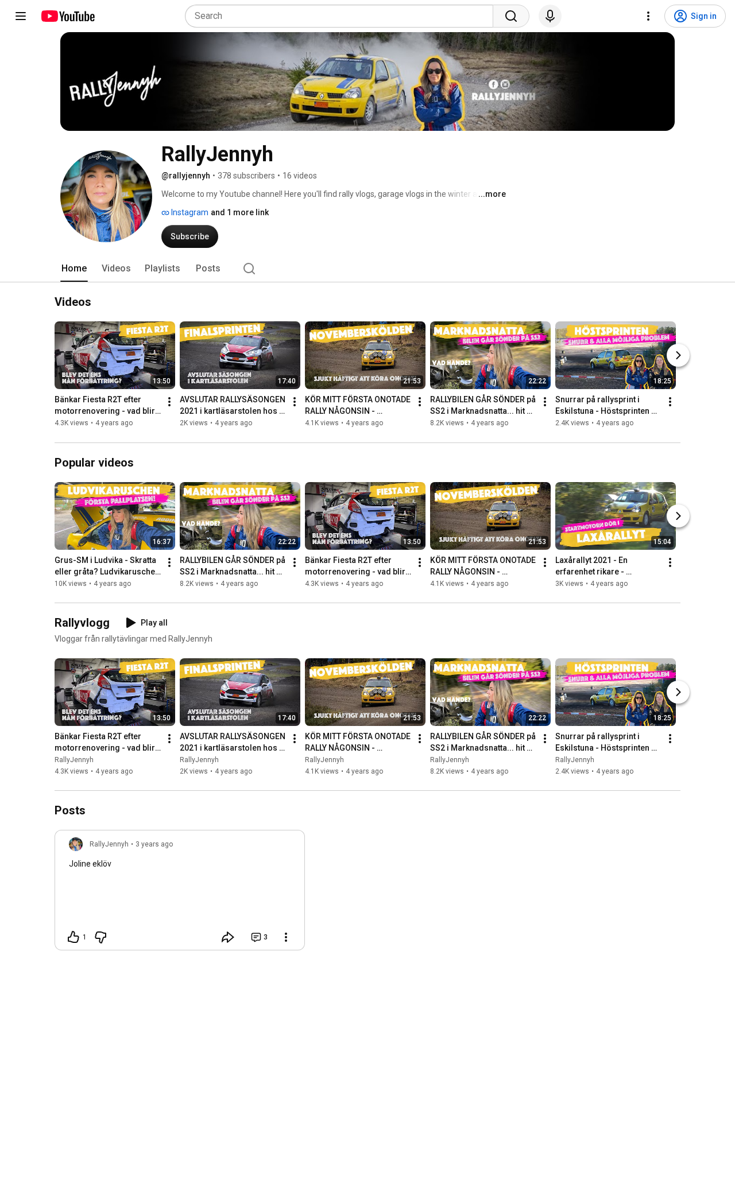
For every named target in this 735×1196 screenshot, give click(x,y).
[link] (180, 893)
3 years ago (154, 844)
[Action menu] (285, 937)
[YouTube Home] (67, 16)
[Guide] (21, 16)
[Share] (227, 937)
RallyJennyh (74, 760)
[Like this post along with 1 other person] (73, 937)
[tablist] (367, 268)
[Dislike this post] (100, 937)
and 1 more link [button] (240, 212)
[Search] (511, 16)
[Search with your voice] (550, 16)
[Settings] (648, 16)
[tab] (74, 268)
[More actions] (169, 402)
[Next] (678, 355)
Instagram (188, 212)
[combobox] (342, 16)
